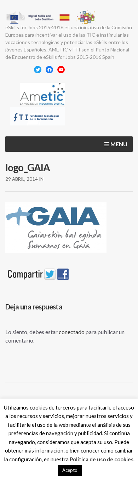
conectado (72, 331)
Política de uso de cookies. (102, 459)
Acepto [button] (69, 470)
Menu (118, 144)
